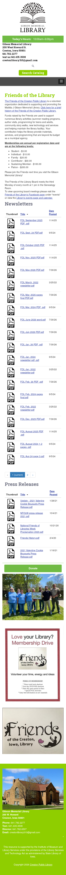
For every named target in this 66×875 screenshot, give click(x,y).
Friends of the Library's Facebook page (25, 194)
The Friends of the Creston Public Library (26, 101)
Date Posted (53, 212)
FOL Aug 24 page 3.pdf (32, 456)
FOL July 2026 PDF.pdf (32, 332)
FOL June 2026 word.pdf (33, 319)
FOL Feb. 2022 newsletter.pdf (28, 408)
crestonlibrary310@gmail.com (20, 60)
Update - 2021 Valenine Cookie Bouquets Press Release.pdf (32, 504)
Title (22, 214)
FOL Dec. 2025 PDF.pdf (32, 419)
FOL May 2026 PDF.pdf (32, 270)
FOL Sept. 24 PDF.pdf (31, 232)
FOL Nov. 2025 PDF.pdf (32, 257)
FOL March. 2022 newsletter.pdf (29, 284)
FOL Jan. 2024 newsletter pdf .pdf (29, 358)
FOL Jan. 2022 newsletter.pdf (28, 371)
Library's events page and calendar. (34, 197)
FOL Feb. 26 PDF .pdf (31, 381)
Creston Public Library (41, 864)
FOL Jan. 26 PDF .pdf (31, 344)
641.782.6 (17, 829)
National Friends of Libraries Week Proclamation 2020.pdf (31, 528)
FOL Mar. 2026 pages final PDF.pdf (31, 296)
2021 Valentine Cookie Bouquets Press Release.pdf (31, 553)
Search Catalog (33, 73)
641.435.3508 (18, 57)
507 (25, 829)
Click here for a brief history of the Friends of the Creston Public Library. (33, 109)
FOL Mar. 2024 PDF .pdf (32, 307)
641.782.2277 (9, 53)
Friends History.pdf (29, 537)
